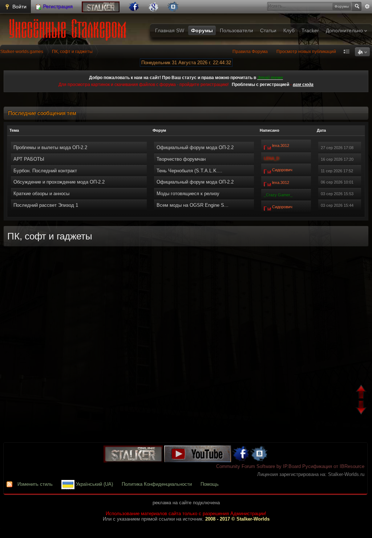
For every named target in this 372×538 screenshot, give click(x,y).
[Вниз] (362, 408)
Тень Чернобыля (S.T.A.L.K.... (189, 170)
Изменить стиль (35, 484)
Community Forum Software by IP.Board (258, 466)
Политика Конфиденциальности (157, 484)
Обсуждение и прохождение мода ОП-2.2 (59, 182)
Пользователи (236, 30)
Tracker (310, 30)
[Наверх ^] (362, 393)
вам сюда (303, 84)
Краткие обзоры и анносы (41, 193)
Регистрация (57, 6)
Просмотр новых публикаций (306, 51)
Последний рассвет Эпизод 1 (45, 205)
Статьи (268, 30)
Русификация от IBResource (332, 466)
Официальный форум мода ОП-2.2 (195, 147)
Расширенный (367, 6)
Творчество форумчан (181, 159)
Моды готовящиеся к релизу (188, 193)
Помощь (210, 484)
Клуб (289, 30)
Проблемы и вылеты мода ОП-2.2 (50, 147)
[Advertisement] (186, 348)
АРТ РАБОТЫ (28, 159)
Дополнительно (345, 30)
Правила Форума (250, 51)
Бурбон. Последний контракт (45, 170)
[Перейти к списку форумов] (69, 27)
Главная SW (169, 30)
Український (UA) (93, 484)
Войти (19, 6)
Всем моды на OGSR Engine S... (193, 205)
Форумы (202, 30)
